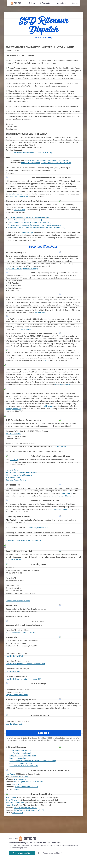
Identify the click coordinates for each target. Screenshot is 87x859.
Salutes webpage (27, 233)
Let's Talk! (43, 732)
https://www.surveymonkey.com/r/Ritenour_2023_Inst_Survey (48, 160)
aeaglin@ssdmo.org (13, 409)
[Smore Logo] (16, 3)
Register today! (40, 312)
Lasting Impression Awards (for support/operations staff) (29, 222)
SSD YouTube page (23, 329)
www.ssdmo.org (20, 779)
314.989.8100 (17, 784)
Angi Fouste (10, 774)
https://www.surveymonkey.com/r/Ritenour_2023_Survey (31, 153)
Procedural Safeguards (62, 509)
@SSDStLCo (17, 789)
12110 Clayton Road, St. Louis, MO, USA (28, 782)
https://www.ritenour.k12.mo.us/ (25, 808)
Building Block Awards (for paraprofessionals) (25, 220)
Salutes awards (19, 210)
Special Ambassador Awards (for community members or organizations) (35, 225)
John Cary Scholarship (17, 194)
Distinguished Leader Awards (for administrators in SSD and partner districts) (36, 228)
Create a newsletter (22, 853)
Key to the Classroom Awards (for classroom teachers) (28, 217)
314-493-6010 (17, 813)
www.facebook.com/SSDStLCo (26, 787)
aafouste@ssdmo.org (19, 777)
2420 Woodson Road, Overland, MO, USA (29, 810)
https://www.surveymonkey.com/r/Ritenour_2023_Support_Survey (46, 163)
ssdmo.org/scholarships (19, 196)
